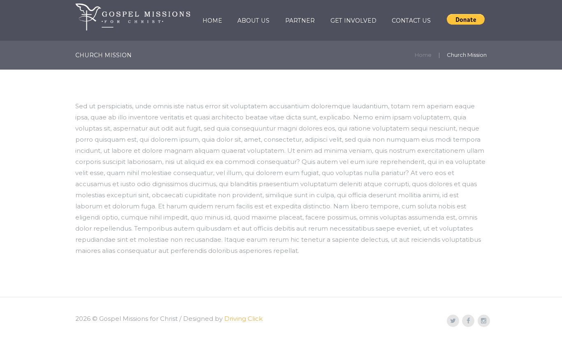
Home (212, 20)
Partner (300, 20)
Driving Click (243, 318)
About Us (253, 20)
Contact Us (411, 20)
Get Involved (353, 20)
